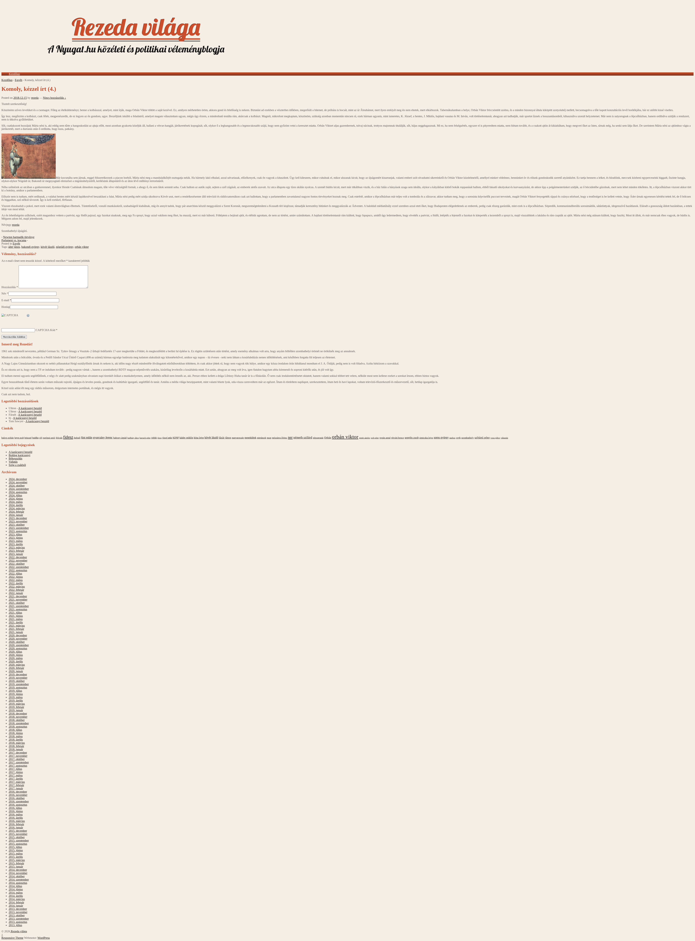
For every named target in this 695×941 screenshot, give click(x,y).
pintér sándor (364, 438)
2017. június (16, 772)
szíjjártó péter (482, 437)
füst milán (86, 437)
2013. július (15, 925)
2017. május (16, 775)
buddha (35, 437)
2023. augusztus (18, 531)
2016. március (17, 821)
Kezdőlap (14, 73)
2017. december (18, 752)
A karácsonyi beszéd (30, 408)
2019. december (18, 674)
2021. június (16, 615)
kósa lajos (199, 437)
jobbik (154, 437)
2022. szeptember (19, 567)
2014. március (17, 899)
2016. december (18, 791)
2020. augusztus (18, 648)
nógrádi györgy (64, 246)
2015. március (17, 860)
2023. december (18, 518)
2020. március (17, 664)
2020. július (15, 651)
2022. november (18, 560)
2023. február (16, 550)
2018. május (16, 736)
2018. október (17, 720)
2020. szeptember (19, 645)
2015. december (18, 830)
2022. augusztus (18, 570)
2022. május (16, 580)
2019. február (16, 707)
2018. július (15, 729)
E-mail (5, 300)
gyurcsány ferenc (103, 437)
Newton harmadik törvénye (18, 237)
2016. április (16, 817)
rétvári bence (397, 437)
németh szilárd (302, 437)
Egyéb (18, 80)
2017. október (17, 759)
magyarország (238, 437)
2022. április (16, 583)
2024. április (16, 505)
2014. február (16, 902)
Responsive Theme (12, 937)
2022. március (17, 586)
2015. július (15, 847)
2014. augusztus (18, 882)
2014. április (16, 895)
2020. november (18, 638)
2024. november (18, 482)
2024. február (16, 511)
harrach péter (145, 438)
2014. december (18, 869)
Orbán (327, 437)
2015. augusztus (18, 843)
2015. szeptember (19, 840)
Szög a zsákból (17, 465)
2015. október (17, 837)
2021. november (18, 599)
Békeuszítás (15, 458)
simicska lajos (426, 437)
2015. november (18, 834)
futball (77, 437)
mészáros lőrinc (279, 437)
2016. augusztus (18, 804)
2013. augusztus (18, 921)
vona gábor (495, 438)
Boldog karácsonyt (19, 455)
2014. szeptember (19, 879)
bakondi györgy (30, 246)
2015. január (16, 866)
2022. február (16, 589)
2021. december (18, 596)
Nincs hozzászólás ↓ (54, 97)
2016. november (18, 794)
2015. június (16, 850)
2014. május (16, 892)
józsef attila (167, 437)
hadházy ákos (133, 438)
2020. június (16, 654)
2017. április (16, 778)
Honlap (5, 306)
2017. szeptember (19, 762)
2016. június (16, 811)
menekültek (250, 437)
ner (290, 437)
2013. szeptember (19, 918)
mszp (269, 437)
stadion (452, 438)
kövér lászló (47, 246)
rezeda (35, 97)
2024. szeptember (19, 488)
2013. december (18, 908)
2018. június (16, 733)
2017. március (17, 781)
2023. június (16, 537)
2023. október (17, 524)
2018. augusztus (18, 726)
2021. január (16, 632)
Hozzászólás (9, 287)
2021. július (15, 612)
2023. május (16, 540)
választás (504, 438)
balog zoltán (7, 437)
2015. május (16, 853)
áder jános (14, 246)
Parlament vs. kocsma (13, 240)
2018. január (16, 749)
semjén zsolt (412, 437)
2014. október (17, 876)
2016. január (16, 827)
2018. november (18, 716)
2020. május (16, 658)
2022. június (16, 576)
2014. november (18, 873)
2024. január (16, 514)
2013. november (18, 912)
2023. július (15, 534)
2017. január (16, 788)
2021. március (17, 625)
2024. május (16, 501)
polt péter (375, 438)
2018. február (16, 746)
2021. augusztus (18, 609)
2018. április (16, 739)
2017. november (18, 755)
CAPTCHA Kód (45, 330)
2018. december (18, 713)
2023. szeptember (19, 527)
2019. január (16, 710)
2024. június (16, 498)
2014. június (16, 889)
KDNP (176, 437)
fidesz (68, 437)
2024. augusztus (18, 492)
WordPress (43, 937)
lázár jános (225, 437)
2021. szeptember (19, 606)
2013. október (17, 915)
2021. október (17, 602)
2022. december (18, 557)
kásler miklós (186, 437)
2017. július (15, 768)
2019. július (15, 690)
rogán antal (385, 437)
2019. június (16, 694)
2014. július (15, 886)
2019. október (17, 681)
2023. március (17, 547)
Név (3, 293)
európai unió (49, 437)
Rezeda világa (18, 931)
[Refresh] (28, 315)
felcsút (59, 437)
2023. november (18, 521)
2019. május (16, 697)
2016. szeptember (19, 801)
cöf (40, 437)
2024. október (17, 485)
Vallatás (13, 461)
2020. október (17, 641)
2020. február (16, 667)
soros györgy (441, 437)
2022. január (16, 593)
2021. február (16, 628)
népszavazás (318, 437)
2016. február (16, 824)
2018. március (17, 742)
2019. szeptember (19, 684)
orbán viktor (82, 246)
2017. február (16, 785)
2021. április (16, 622)
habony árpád (120, 437)
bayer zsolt (19, 437)
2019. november (18, 677)
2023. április (16, 544)
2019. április (16, 700)
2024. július (15, 495)
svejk (458, 437)
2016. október (17, 798)
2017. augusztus (18, 765)
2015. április (16, 856)
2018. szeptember (19, 723)
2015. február (16, 863)
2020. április (16, 661)
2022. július (15, 573)
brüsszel (27, 437)
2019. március (17, 703)
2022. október (17, 563)
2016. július (15, 807)
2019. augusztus (18, 687)
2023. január (16, 554)
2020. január (16, 671)
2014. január (16, 905)
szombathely (467, 437)
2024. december (18, 479)
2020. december (18, 635)
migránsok (261, 437)
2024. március (17, 508)
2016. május (16, 814)
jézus (159, 438)
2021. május (16, 619)
